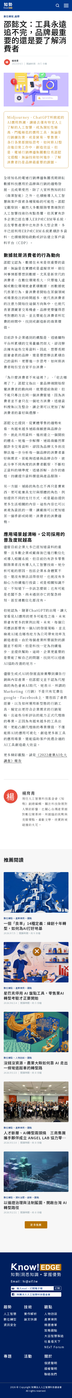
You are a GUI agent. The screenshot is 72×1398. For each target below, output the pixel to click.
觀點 (29, 918)
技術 (28, 1306)
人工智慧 (10, 1313)
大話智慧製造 (54, 1336)
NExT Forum (54, 1347)
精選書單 (50, 1325)
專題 (8, 1356)
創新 (29, 1197)
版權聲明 (50, 1368)
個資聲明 (50, 1363)
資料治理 (20, 1197)
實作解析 (30, 1313)
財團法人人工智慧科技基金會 (33, 1294)
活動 (28, 1356)
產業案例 (20, 918)
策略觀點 (50, 1330)
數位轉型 (9, 16)
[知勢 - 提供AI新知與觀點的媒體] (36, 1269)
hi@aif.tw (30, 1281)
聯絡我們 (50, 1374)
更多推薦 (36, 1225)
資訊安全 (10, 1325)
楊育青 (15, 60)
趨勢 (17, 16)
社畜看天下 (52, 1341)
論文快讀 (30, 1319)
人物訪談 (20, 1057)
